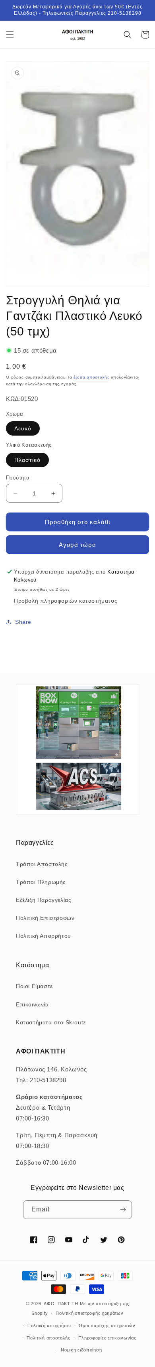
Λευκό (22, 428)
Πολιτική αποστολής (48, 1337)
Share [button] (23, 622)
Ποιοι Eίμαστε (34, 986)
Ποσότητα (17, 478)
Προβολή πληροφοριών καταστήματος (65, 601)
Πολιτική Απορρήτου (43, 936)
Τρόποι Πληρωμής (41, 882)
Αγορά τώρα (77, 544)
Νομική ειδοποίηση (81, 1349)
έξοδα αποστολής (92, 377)
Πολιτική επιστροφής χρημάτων (90, 1313)
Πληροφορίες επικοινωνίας (107, 1337)
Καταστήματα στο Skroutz (51, 1022)
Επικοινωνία (32, 1004)
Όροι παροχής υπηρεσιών (107, 1325)
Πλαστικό (27, 460)
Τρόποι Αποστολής (42, 864)
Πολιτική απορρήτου (49, 1325)
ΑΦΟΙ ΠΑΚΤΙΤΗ (61, 1303)
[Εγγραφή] (123, 1209)
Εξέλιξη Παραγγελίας (43, 900)
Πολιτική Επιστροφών (45, 918)
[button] (10, 34)
